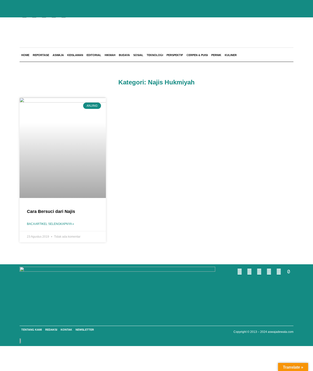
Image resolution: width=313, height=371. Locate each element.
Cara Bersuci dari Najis (51, 211)
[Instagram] (269, 272)
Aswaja (58, 55)
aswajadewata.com (280, 332)
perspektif (175, 55)
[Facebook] (249, 272)
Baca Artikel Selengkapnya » (50, 224)
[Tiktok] (288, 272)
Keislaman (75, 55)
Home (25, 55)
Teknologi (155, 55)
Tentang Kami (31, 329)
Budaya (124, 55)
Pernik (216, 55)
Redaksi (51, 329)
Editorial (94, 55)
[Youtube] (259, 272)
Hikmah (110, 55)
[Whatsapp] (240, 272)
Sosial (138, 55)
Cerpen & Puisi (197, 55)
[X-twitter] (279, 272)
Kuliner (231, 55)
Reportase (41, 55)
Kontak (66, 329)
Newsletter (85, 329)
